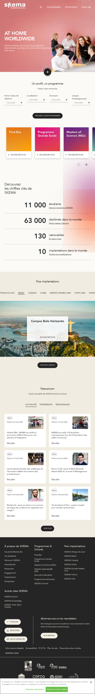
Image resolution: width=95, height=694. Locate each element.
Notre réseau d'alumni (59, 223)
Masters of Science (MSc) (45, 565)
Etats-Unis (80, 293)
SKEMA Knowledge (13, 601)
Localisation (32, 95)
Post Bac (38, 555)
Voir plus (48, 528)
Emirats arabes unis (60, 293)
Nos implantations (74, 546)
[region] (47, 686)
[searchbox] (13, 102)
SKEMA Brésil (70, 556)
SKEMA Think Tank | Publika (13, 606)
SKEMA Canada (71, 560)
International (9, 564)
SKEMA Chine (70, 564)
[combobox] (13, 102)
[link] (48, 116)
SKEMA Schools (41, 583)
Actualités (31, 404)
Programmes (54, 7)
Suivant (86, 164)
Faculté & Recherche (13, 552)
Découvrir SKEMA (12, 560)
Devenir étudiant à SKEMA (61, 207)
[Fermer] (91, 682)
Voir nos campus (47, 365)
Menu (85, 7)
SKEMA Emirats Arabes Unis (74, 569)
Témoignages (62, 404)
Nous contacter (17, 639)
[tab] (31, 404)
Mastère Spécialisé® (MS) (43, 570)
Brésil (21, 293)
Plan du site (52, 648)
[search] (41, 7)
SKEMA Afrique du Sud (74, 552)
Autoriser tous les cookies (56, 689)
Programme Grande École (43, 560)
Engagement (10, 573)
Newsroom (9, 568)
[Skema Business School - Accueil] (15, 6)
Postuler (14, 622)
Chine (43, 293)
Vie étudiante (10, 556)
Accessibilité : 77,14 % (35, 648)
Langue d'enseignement (79, 97)
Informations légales (14, 648)
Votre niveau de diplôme (11, 97)
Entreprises (71, 7)
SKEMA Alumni (11, 596)
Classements (10, 577)
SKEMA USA (69, 578)
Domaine (53, 95)
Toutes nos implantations (60, 254)
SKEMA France (70, 574)
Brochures (15, 630)
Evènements (46, 404)
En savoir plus (55, 238)
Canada (32, 293)
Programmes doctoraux (44, 579)
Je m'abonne (49, 635)
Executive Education (43, 575)
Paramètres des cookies (35, 689)
